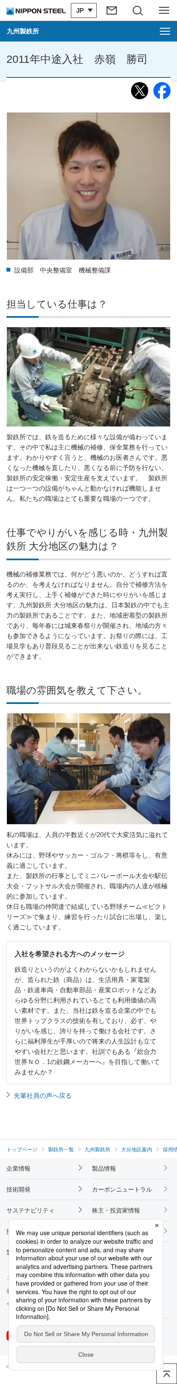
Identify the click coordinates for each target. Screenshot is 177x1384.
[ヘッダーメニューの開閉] (164, 10)
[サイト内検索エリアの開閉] (138, 10)
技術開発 (18, 1189)
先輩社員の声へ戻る (43, 1095)
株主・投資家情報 (116, 1210)
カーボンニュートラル (122, 1189)
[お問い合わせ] (112, 10)
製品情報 (104, 1168)
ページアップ (166, 1373)
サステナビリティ (30, 1210)
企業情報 (18, 1168)
